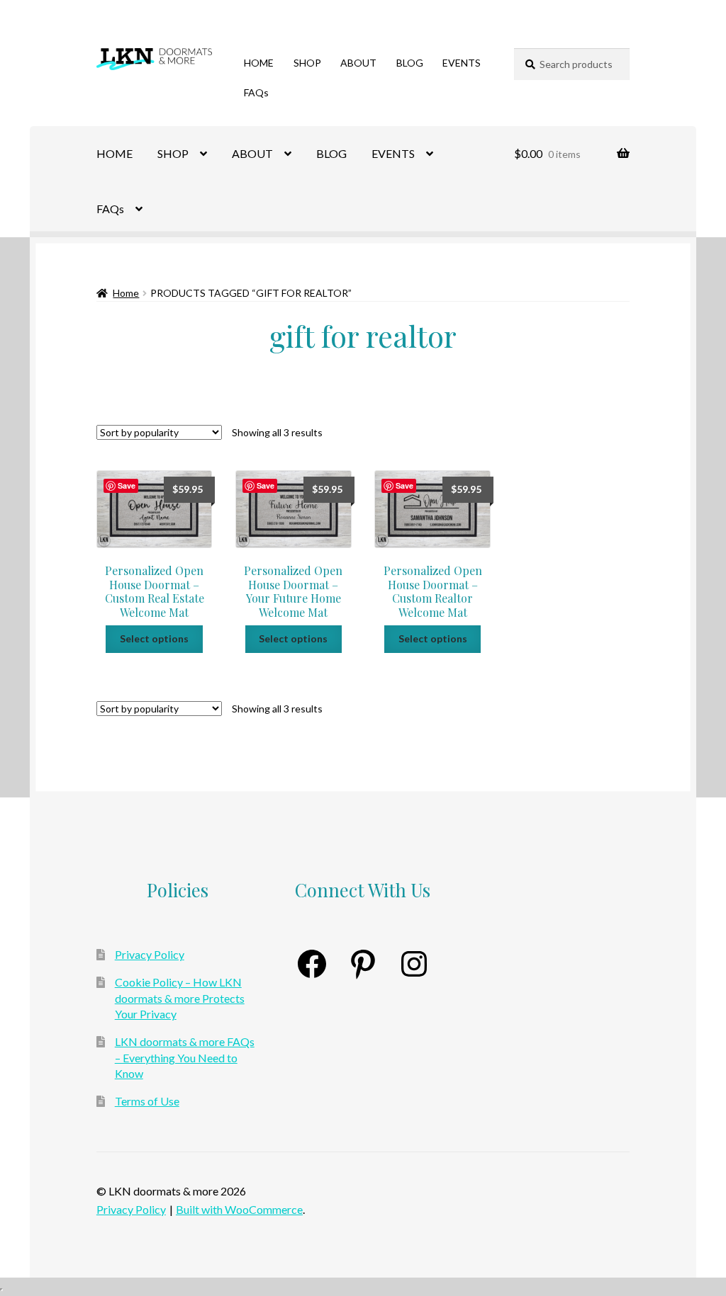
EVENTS (461, 63)
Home (126, 293)
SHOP (307, 63)
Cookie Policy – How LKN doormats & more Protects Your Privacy (180, 998)
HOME (259, 63)
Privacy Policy (149, 954)
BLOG (409, 63)
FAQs (256, 92)
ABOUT (358, 63)
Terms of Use (147, 1101)
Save (126, 485)
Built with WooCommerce (239, 1209)
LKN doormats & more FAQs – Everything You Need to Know (185, 1057)
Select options (154, 638)
